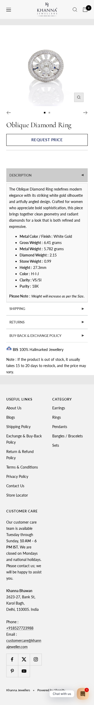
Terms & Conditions (22, 467)
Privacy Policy (17, 476)
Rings (56, 417)
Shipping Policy (18, 426)
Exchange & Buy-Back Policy (24, 439)
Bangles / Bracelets (67, 436)
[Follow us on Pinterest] (12, 671)
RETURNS (47, 322)
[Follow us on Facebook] (12, 659)
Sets (55, 445)
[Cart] (85, 9)
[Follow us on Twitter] (24, 659)
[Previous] (8, 112)
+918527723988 (19, 628)
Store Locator (17, 495)
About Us (13, 408)
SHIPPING (47, 309)
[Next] (85, 112)
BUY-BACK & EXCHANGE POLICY (47, 336)
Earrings (58, 408)
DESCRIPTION (47, 175)
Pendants (59, 426)
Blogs (10, 417)
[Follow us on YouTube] (24, 671)
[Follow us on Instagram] (36, 659)
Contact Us (15, 486)
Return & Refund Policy (20, 454)
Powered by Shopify (51, 690)
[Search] (75, 9)
